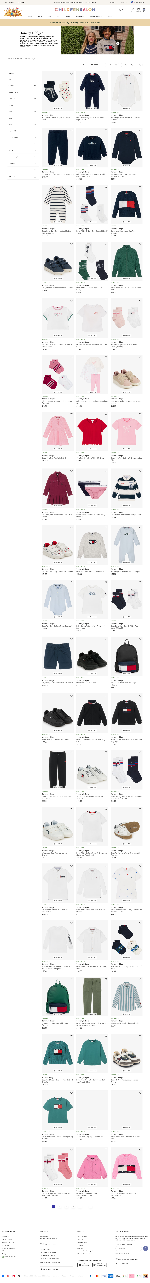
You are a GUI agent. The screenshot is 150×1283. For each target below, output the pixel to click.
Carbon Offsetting (9, 1257)
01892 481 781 (55, 1263)
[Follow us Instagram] (8, 1277)
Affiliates (80, 1248)
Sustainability (82, 1242)
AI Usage (81, 1276)
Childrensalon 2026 (39, 1276)
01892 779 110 (46, 1250)
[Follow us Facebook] (3, 1277)
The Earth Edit (123, 1264)
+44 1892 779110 (54, 1258)
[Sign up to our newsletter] (145, 1248)
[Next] (97, 1206)
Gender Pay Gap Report (85, 1251)
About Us (80, 1239)
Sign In (22, 2)
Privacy (72, 1276)
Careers (80, 1245)
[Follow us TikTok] (19, 1277)
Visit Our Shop (82, 1237)
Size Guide (5, 1245)
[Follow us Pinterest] (13, 1277)
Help (3, 1251)
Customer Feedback (8, 1248)
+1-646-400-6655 (49, 1255)
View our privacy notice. (122, 1253)
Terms (64, 1276)
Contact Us (5, 1237)
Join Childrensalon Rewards (128, 1259)
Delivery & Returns (8, 1242)
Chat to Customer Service (48, 1237)
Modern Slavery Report (84, 1254)
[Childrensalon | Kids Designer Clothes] (13, 12)
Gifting (4, 1254)
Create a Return (7, 1239)
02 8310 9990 (51, 1252)
